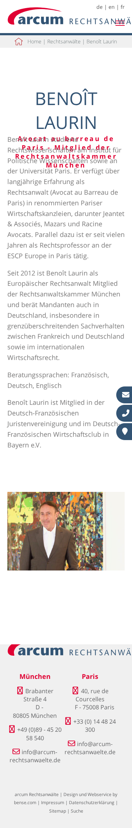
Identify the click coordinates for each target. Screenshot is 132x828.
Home (34, 41)
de (99, 6)
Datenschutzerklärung (91, 802)
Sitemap (57, 811)
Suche (77, 811)
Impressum (52, 802)
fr (123, 6)
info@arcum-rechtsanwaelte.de (35, 756)
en (112, 6)
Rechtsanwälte (64, 41)
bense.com (25, 802)
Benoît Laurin (102, 41)
